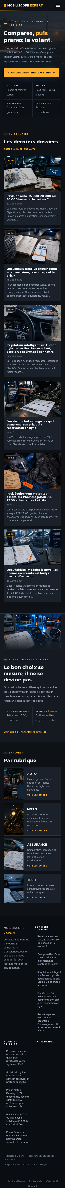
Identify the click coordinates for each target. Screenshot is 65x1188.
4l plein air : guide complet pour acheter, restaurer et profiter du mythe (17, 1077)
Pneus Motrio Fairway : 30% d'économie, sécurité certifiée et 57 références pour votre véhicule (18, 1098)
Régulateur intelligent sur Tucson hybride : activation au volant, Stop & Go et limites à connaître (49, 979)
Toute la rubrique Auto (20, 149)
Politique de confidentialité (43, 1181)
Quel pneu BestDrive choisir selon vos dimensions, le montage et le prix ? (49, 959)
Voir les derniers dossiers (29, 72)
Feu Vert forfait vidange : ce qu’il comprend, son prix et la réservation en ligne (48, 1000)
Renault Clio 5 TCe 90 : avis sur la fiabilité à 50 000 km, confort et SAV (18, 1119)
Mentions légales (16, 1181)
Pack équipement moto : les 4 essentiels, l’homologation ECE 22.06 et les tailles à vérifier (49, 1022)
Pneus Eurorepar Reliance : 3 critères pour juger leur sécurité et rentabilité (18, 1137)
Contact (32, 1186)
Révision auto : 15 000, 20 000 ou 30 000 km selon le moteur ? (48, 941)
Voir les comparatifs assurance (25, 731)
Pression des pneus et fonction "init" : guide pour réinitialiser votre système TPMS (17, 1058)
